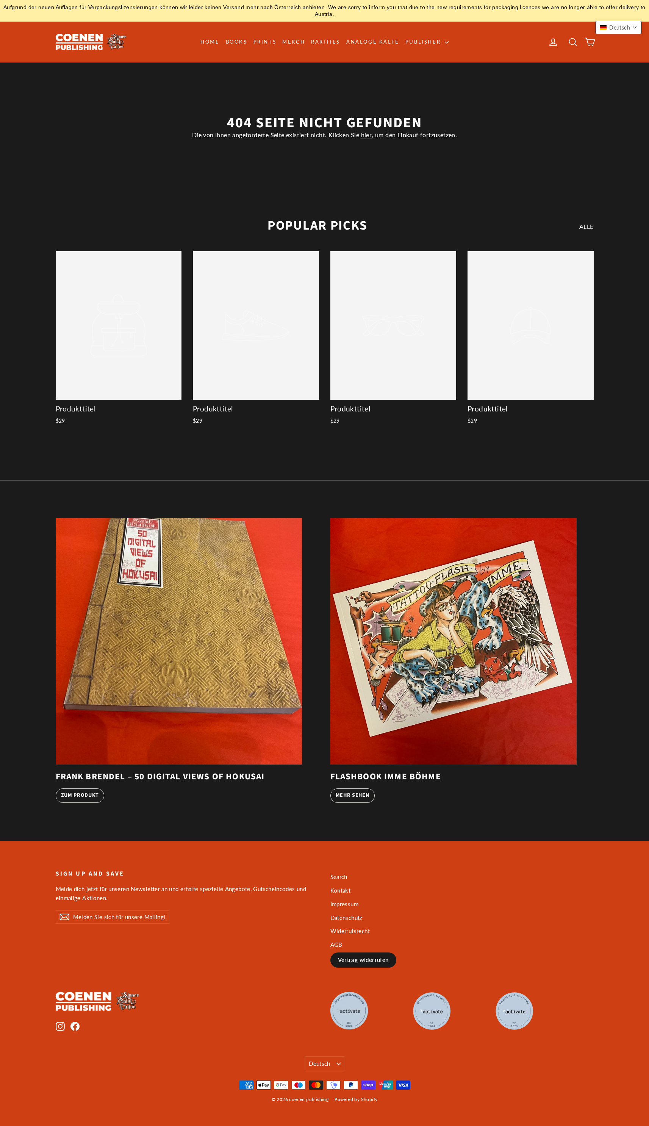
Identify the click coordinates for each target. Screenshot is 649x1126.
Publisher (424, 42)
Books (236, 42)
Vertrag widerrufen (363, 959)
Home (209, 42)
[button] (618, 27)
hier (366, 134)
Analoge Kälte (372, 42)
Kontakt (340, 890)
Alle (586, 226)
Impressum (344, 904)
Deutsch (319, 1063)
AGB (336, 944)
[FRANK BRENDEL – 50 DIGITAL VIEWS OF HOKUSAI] (179, 641)
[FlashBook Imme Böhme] (453, 641)
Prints (265, 42)
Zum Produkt (80, 795)
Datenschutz (346, 917)
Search (338, 876)
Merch (293, 42)
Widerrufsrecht (350, 930)
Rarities (325, 42)
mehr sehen (352, 795)
